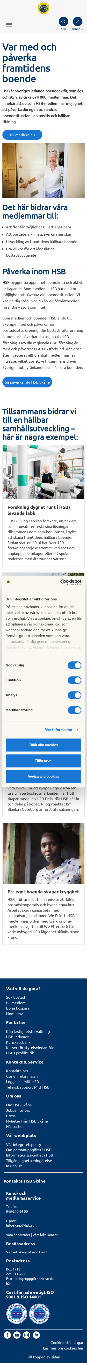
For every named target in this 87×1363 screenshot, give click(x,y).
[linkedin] (36, 1337)
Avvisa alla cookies (43, 776)
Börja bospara (17, 1007)
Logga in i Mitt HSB (22, 1081)
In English (14, 1165)
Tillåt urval (43, 761)
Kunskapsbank (18, 1042)
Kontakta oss (17, 1070)
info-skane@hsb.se (20, 1225)
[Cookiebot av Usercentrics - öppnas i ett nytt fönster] (61, 582)
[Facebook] (8, 1337)
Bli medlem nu (22, 134)
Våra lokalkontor (45, 1234)
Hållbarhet (15, 1126)
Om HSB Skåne (19, 1104)
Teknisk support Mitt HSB (28, 1086)
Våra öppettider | (19, 1234)
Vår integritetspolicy (23, 1144)
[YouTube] (17, 1337)
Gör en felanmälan (22, 1076)
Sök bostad (15, 997)
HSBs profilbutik (20, 1052)
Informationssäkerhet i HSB (29, 1154)
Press (10, 1115)
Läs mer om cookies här (63, 1347)
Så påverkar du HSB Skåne (27, 381)
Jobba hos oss (18, 1110)
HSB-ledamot (17, 1036)
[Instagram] (27, 1337)
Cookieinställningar (67, 1342)
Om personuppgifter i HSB (28, 1149)
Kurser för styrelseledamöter (31, 1047)
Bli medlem (16, 1002)
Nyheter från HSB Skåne (27, 1120)
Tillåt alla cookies (43, 745)
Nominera (14, 1013)
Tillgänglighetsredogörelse (29, 1160)
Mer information (58, 730)
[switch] (74, 680)
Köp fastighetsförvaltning (28, 1031)
